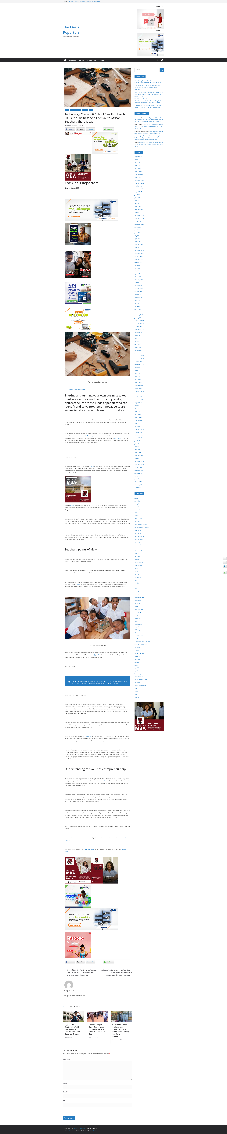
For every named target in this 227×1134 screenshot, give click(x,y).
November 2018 (139, 429)
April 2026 (138, 168)
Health (136, 586)
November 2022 (139, 288)
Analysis (137, 504)
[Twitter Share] (225, 562)
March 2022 (138, 312)
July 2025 (137, 195)
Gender (137, 583)
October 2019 (138, 397)
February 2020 (139, 385)
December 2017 (139, 461)
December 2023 (139, 250)
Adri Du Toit (69, 390)
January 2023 (138, 283)
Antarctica (138, 507)
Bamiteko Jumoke (140, 136)
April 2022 (138, 309)
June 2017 (137, 479)
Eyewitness (138, 574)
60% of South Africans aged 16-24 (88, 436)
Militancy (137, 630)
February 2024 (139, 244)
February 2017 (139, 485)
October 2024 (138, 221)
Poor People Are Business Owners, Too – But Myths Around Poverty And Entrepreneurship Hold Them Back (115, 972)
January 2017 (138, 488)
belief (78, 584)
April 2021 (138, 344)
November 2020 (139, 359)
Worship (137, 697)
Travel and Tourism (140, 685)
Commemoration (139, 536)
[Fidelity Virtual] (78, 283)
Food (136, 580)
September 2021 (139, 329)
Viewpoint (137, 691)
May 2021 (137, 341)
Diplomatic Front (139, 551)
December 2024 (139, 215)
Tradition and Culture (141, 680)
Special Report (139, 668)
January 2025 (138, 212)
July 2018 (137, 441)
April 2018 (138, 449)
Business (137, 521)
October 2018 (138, 432)
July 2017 (137, 476)
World (136, 694)
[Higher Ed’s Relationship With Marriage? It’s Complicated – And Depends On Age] (73, 1012)
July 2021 (137, 335)
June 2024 (137, 233)
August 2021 (138, 332)
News (91, 110)
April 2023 (138, 274)
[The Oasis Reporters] (65, 60)
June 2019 (137, 408)
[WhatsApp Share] (225, 572)
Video (136, 688)
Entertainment (92, 60)
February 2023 (139, 280)
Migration (137, 627)
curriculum (88, 736)
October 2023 (138, 256)
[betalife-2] (78, 252)
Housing (137, 595)
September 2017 (139, 470)
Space (136, 665)
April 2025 (138, 203)
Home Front (138, 592)
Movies (137, 633)
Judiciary (137, 603)
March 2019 (138, 417)
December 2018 (139, 426)
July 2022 (137, 300)
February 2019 (139, 420)
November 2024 (139, 218)
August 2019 (138, 403)
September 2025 (139, 189)
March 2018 (138, 452)
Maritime (137, 618)
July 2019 (137, 406)
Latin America (139, 609)
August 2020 (138, 367)
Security (137, 662)
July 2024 (137, 230)
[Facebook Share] (225, 558)
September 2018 (139, 435)
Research (137, 656)
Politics (81, 60)
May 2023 (137, 271)
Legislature (138, 612)
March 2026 (138, 171)
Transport (137, 682)
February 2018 (139, 455)
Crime (136, 548)
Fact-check (138, 577)
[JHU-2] (104, 858)
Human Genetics (139, 598)
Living (136, 615)
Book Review (138, 518)
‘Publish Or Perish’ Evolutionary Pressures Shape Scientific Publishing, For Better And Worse (120, 1030)
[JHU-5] (78, 477)
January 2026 (138, 177)
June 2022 (137, 303)
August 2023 (138, 262)
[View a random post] (162, 60)
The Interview (139, 677)
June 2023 (137, 268)
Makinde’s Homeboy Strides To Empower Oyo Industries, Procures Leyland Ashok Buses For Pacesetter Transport (149, 138)
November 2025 (139, 183)
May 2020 (137, 376)
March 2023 (138, 277)
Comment (67, 1059)
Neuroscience (139, 636)
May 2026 (137, 165)
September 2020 (139, 365)
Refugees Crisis (139, 653)
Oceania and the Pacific (141, 644)
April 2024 (138, 239)
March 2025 (138, 206)
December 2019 (139, 391)
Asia (136, 513)
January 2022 (138, 318)
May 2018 (137, 447)
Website (65, 1101)
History (137, 589)
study (92, 466)
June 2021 (137, 338)
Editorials (72, 60)
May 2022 (137, 306)
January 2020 (138, 388)
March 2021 (138, 347)
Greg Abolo (80, 125)
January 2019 (138, 423)
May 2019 (137, 411)
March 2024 (138, 241)
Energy (137, 559)
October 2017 (138, 467)
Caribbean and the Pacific (142, 527)
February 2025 (139, 209)
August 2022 (138, 297)
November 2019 (139, 394)
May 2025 (137, 200)
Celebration (138, 530)
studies (72, 505)
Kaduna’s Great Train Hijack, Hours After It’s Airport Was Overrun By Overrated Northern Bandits (149, 144)
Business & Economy (75, 110)
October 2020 (138, 362)
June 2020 (137, 373)
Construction (138, 545)
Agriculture (138, 501)
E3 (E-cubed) (118, 438)
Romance (137, 659)
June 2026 (137, 162)
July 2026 (137, 159)
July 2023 (137, 265)
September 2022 (139, 294)
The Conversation (89, 849)
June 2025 (137, 198)
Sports (102, 60)
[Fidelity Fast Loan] (78, 224)
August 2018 (138, 438)
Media (136, 621)
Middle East (138, 624)
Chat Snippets (139, 533)
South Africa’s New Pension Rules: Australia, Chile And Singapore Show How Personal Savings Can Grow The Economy (81, 972)
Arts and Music (139, 510)
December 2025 (139, 180)
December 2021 (139, 321)
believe (106, 781)
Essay (136, 568)
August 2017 (138, 473)
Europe (137, 571)
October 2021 (138, 326)
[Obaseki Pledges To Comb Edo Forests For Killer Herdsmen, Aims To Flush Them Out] (97, 1012)
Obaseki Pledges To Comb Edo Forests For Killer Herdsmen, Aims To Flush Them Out (97, 1029)
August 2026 (138, 157)
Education (85, 110)
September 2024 (139, 224)
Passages (137, 647)
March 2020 (138, 382)
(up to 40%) (97, 655)
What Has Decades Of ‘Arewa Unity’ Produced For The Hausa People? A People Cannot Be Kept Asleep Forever (84, 2)
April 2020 (138, 379)
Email (65, 1092)
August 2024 (138, 227)
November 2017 (139, 464)
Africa (66, 110)
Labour (137, 606)
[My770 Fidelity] (78, 887)
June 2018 (137, 444)
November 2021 (139, 324)
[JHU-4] (78, 155)
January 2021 (138, 353)
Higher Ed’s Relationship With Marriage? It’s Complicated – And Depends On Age (72, 1029)
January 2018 (138, 458)
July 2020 (137, 370)
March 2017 (138, 482)
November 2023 (139, 253)
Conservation (138, 542)
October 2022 (138, 291)
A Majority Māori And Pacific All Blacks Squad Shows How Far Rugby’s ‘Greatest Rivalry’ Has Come (148, 87)
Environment (138, 565)
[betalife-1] (78, 133)
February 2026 (139, 174)
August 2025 (138, 192)
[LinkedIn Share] (225, 566)
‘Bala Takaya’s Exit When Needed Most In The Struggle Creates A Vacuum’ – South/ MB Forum (149, 126)
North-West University (80, 390)
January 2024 (138, 247)
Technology (138, 674)
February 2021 (139, 350)
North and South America (142, 641)
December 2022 (139, 285)
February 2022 (139, 315)
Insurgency (138, 600)
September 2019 (139, 400)
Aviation (137, 515)
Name (65, 1083)
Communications (140, 539)
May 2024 (137, 236)
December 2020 (139, 356)
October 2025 (138, 186)
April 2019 (138, 414)
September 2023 (139, 259)
